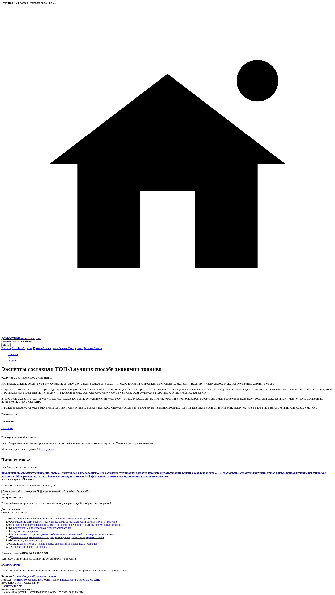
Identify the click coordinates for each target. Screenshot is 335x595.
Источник (7, 428)
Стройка (17, 348)
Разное (98, 348)
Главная (6, 348)
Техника (89, 348)
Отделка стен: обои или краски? (30, 546)
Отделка (27, 348)
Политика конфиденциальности (31, 579)
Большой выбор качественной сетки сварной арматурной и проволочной (54, 518)
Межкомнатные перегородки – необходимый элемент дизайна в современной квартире (63, 534)
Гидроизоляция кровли (25, 531)
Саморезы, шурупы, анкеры (27, 540)
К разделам (46, 449)
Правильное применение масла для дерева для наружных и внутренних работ (57, 537)
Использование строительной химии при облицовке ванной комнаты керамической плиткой (66, 524)
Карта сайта (93, 579)
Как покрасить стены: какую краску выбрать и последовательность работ (55, 543)
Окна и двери (50, 348)
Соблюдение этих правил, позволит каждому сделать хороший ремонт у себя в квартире (64, 521)
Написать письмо (13, 585)
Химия (63, 348)
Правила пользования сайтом (67, 579)
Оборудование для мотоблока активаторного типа (41, 527)
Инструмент (75, 348)
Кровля (37, 348)
